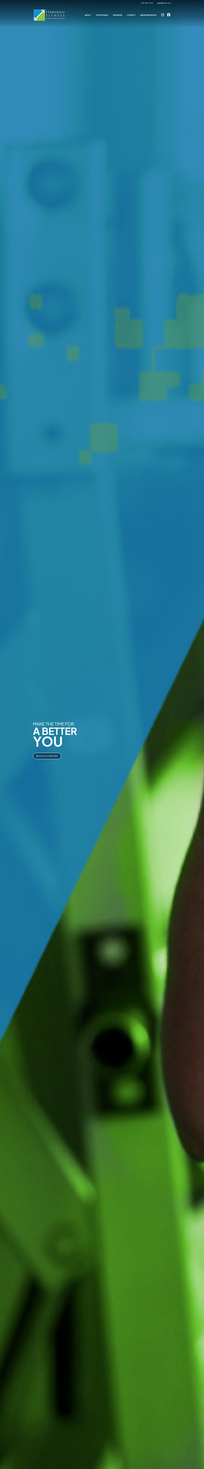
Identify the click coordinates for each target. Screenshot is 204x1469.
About (88, 15)
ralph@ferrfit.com (164, 3)
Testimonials (102, 15)
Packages (117, 15)
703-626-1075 (147, 3)
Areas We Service (148, 15)
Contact (131, 15)
